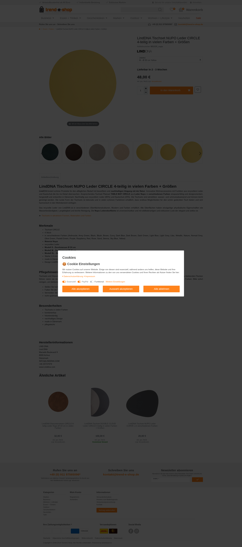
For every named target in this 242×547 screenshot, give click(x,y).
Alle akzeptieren (80, 288)
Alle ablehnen (161, 288)
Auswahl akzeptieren (121, 288)
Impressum (90, 276)
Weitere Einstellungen (115, 282)
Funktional (99, 282)
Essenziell (71, 282)
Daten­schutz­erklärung (73, 276)
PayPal (85, 282)
